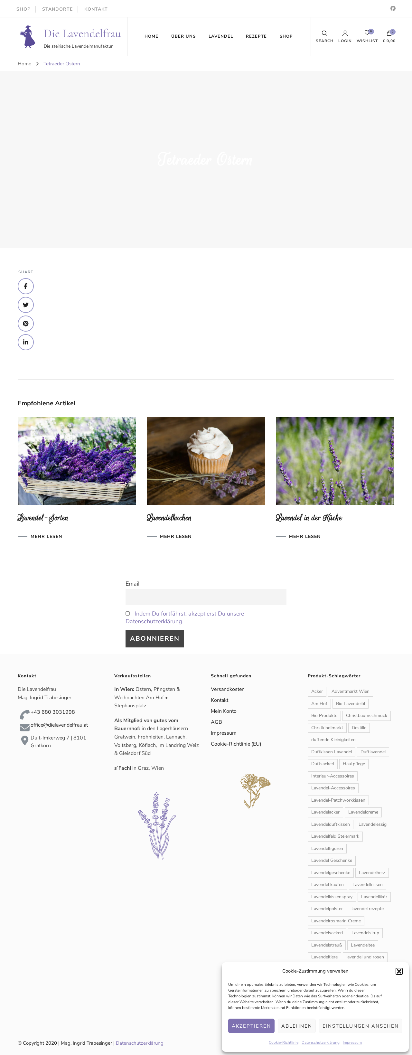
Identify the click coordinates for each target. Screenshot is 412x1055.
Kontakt (219, 700)
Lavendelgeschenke (330, 873)
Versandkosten (228, 689)
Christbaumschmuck (366, 715)
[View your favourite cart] (367, 34)
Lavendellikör (374, 897)
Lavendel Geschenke (331, 860)
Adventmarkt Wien (351, 691)
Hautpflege (354, 764)
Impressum (352, 1042)
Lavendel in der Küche (309, 517)
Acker (317, 691)
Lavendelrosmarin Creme (336, 921)
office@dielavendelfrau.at (59, 725)
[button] (399, 971)
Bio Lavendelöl (350, 704)
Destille (359, 728)
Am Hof (319, 704)
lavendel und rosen (365, 957)
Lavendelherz (372, 873)
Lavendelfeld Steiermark (335, 836)
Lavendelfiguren (327, 848)
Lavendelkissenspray (331, 897)
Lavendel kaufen (327, 884)
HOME (151, 36)
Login (345, 40)
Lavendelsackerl (327, 933)
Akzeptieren (251, 1026)
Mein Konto (224, 711)
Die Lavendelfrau (82, 33)
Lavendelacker (325, 812)
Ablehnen (296, 1026)
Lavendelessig (373, 824)
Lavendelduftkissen (330, 824)
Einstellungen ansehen (361, 1026)
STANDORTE (57, 9)
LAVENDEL (221, 36)
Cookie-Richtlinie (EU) (236, 744)
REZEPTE (256, 36)
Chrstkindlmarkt (327, 728)
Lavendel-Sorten (43, 517)
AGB (216, 722)
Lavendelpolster (327, 909)
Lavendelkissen (367, 884)
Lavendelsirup (365, 933)
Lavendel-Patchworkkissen (338, 800)
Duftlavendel (373, 752)
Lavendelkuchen (169, 517)
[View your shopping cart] (389, 35)
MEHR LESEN (46, 536)
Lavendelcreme (363, 812)
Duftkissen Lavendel (331, 752)
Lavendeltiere (324, 957)
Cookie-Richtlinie (283, 1042)
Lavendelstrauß (326, 945)
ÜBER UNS (183, 36)
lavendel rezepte (367, 909)
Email (132, 584)
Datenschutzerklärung (321, 1042)
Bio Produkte (324, 715)
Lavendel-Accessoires (333, 788)
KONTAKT (96, 9)
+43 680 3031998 (53, 712)
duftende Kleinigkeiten (333, 740)
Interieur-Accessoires (332, 776)
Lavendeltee (363, 945)
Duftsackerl (322, 764)
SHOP (23, 9)
